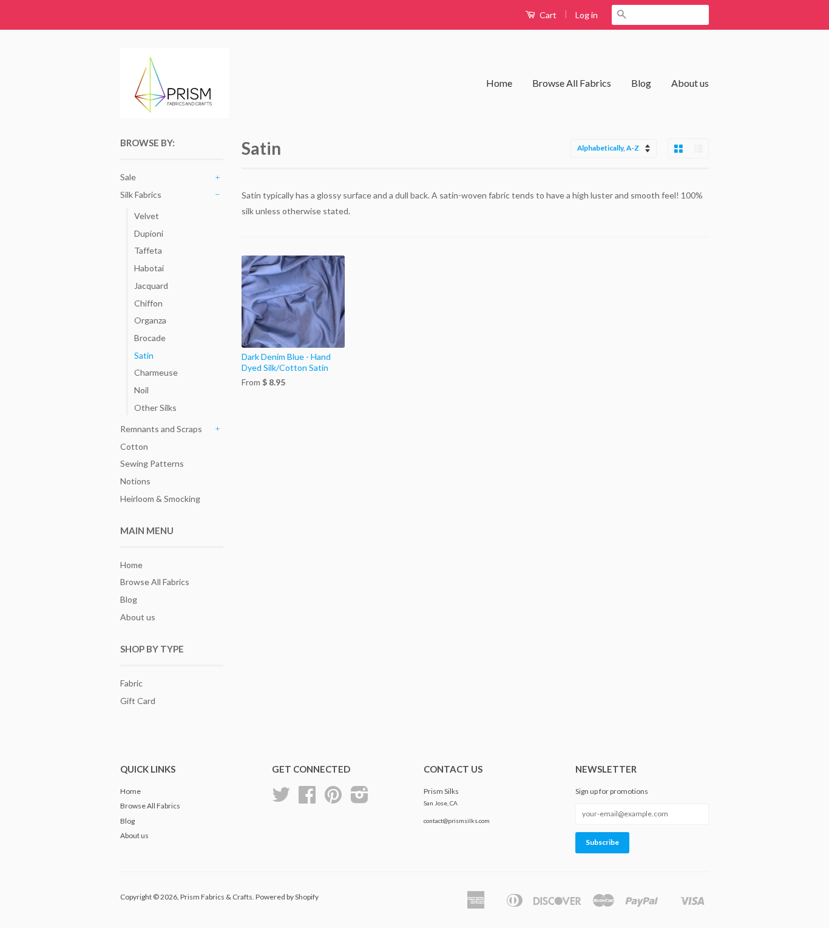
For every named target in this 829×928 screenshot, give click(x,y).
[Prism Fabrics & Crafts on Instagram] (359, 799)
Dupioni (148, 233)
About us (690, 83)
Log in (586, 15)
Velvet (146, 216)
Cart (547, 15)
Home (499, 83)
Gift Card (137, 701)
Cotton (134, 446)
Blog (641, 83)
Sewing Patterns (152, 463)
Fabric (131, 683)
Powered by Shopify (287, 896)
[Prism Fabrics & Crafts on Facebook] (307, 799)
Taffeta (148, 250)
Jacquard (151, 285)
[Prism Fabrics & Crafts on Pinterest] (333, 799)
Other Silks (155, 407)
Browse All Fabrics (571, 83)
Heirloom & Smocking (160, 498)
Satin (144, 355)
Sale (128, 177)
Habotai (149, 268)
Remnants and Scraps (161, 429)
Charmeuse (156, 372)
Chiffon (148, 303)
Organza (150, 320)
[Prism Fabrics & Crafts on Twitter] (281, 799)
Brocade (150, 338)
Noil (141, 390)
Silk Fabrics (140, 194)
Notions (135, 481)
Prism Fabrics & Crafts (216, 896)
